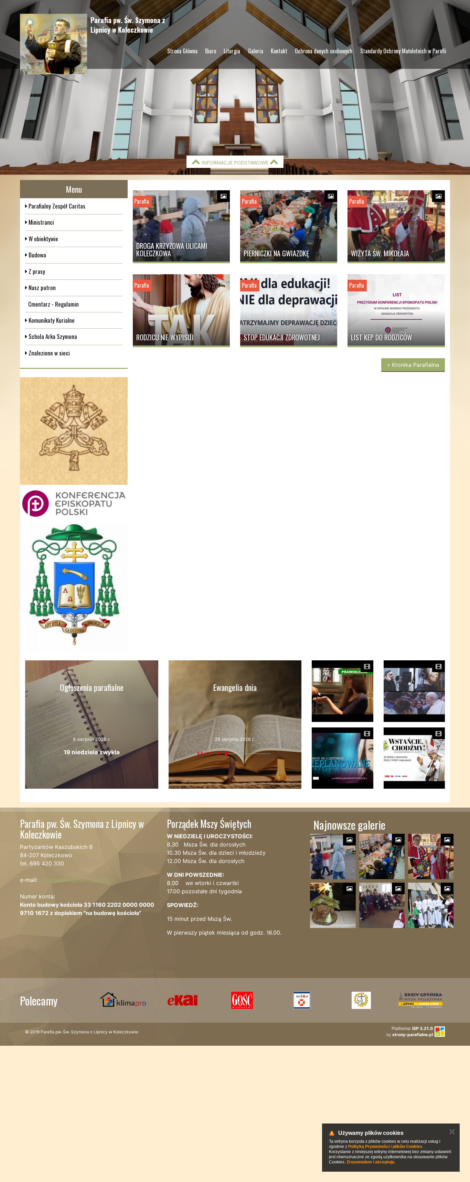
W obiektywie (42, 238)
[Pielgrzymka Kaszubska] (361, 1000)
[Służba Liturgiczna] (301, 1000)
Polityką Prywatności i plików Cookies (385, 1146)
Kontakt (279, 51)
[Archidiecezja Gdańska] (74, 587)
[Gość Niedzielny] (242, 1000)
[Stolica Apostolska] (74, 431)
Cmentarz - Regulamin (53, 304)
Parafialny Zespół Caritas (56, 206)
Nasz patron (41, 287)
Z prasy (36, 271)
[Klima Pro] (123, 1000)
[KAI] (182, 1000)
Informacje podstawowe (235, 163)
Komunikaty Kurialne (51, 320)
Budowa (36, 255)
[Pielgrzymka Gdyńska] (421, 1000)
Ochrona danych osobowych (323, 51)
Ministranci (40, 222)
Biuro (210, 51)
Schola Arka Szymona (52, 336)
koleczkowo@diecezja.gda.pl (77, 879)
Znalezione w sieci (48, 353)
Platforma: (412, 1028)
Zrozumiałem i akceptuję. (370, 1162)
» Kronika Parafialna (413, 364)
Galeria (255, 51)
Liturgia (232, 51)
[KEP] (74, 503)
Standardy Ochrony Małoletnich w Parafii (403, 51)
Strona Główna (182, 51)
